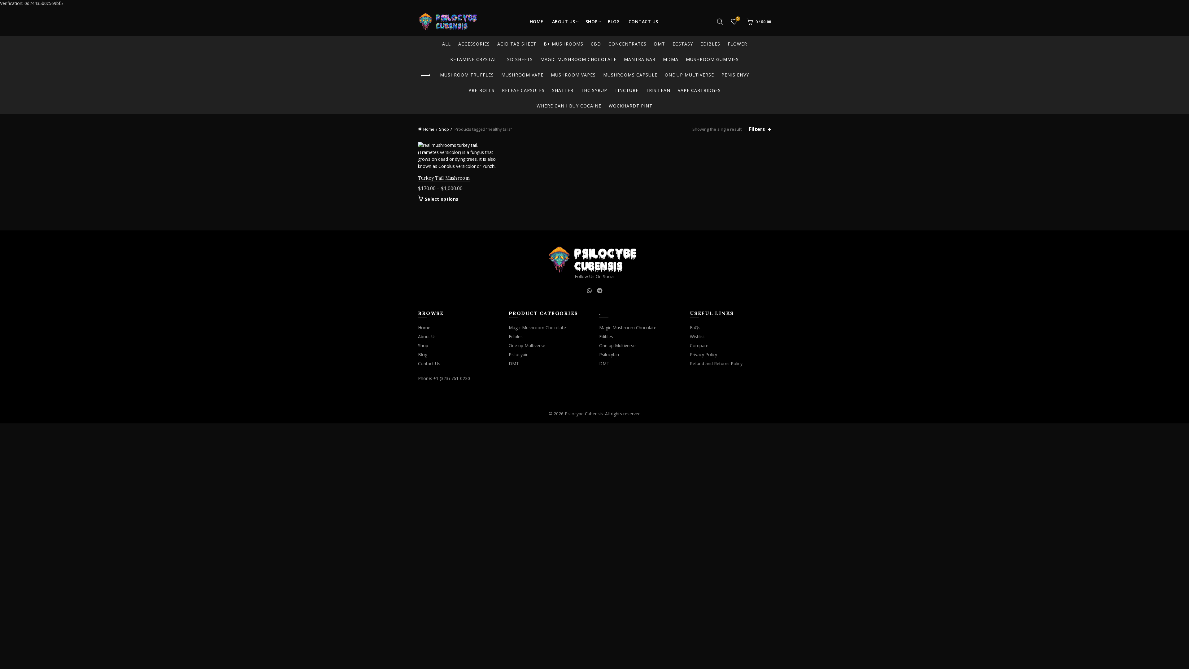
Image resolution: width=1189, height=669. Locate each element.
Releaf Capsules (523, 90)
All (446, 44)
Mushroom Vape (522, 75)
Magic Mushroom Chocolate (578, 59)
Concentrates (627, 44)
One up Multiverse (689, 75)
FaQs (695, 327)
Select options (441, 199)
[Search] (720, 21)
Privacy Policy (703, 354)
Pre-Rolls (481, 90)
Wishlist (738, 19)
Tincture (626, 90)
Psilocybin (519, 354)
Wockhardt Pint (630, 106)
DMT (659, 44)
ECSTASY (683, 44)
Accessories (474, 44)
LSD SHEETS (518, 59)
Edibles (710, 44)
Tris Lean (658, 90)
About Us (563, 21)
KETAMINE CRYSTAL (473, 59)
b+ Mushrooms (563, 44)
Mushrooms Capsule (630, 75)
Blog (614, 21)
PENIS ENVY (735, 75)
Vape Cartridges (699, 90)
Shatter (562, 90)
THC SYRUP (594, 90)
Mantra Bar (639, 59)
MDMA (670, 59)
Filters (757, 129)
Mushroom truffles (467, 75)
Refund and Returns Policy (716, 363)
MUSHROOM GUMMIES (712, 59)
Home (536, 21)
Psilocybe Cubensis (584, 414)
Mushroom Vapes (573, 75)
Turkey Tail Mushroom (444, 178)
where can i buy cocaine (569, 106)
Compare (699, 345)
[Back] (425, 75)
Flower (737, 44)
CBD (596, 44)
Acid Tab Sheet (516, 44)
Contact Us (643, 21)
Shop (592, 21)
